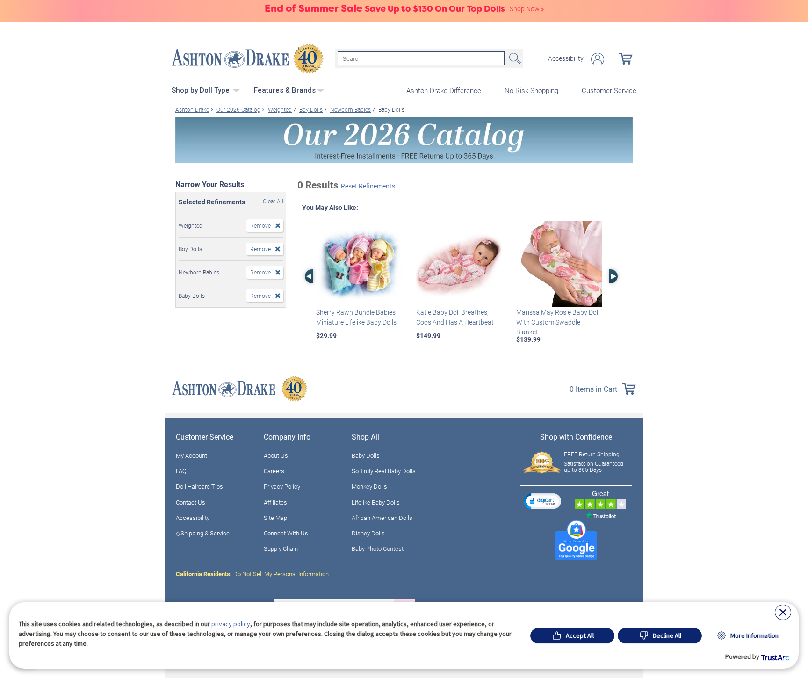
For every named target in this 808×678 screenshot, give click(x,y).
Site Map (275, 517)
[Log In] (598, 59)
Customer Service (609, 90)
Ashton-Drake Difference (443, 90)
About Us (276, 455)
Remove (260, 225)
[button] (542, 501)
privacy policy (230, 624)
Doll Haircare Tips (199, 486)
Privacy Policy (282, 486)
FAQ (181, 471)
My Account (191, 455)
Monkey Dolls (369, 486)
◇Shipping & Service (203, 533)
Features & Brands (285, 90)
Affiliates (275, 502)
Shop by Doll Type (201, 90)
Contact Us (190, 502)
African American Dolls (382, 517)
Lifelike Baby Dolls (376, 502)
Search (514, 58)
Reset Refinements (368, 185)
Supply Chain (281, 548)
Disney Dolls (368, 533)
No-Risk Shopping (531, 90)
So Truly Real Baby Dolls (384, 471)
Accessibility (566, 58)
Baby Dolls (366, 455)
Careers (274, 471)
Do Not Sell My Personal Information (252, 574)
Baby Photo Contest (378, 548)
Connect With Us (286, 533)
